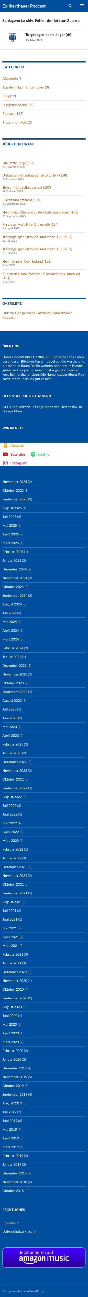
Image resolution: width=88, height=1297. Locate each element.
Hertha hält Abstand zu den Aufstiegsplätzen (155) (40, 212)
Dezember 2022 (14, 762)
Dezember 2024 (14, 569)
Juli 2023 (9, 709)
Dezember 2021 (14, 867)
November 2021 (14, 875)
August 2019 (12, 1103)
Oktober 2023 (13, 683)
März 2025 (10, 543)
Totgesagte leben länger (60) (49, 34)
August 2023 (12, 700)
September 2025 (14, 499)
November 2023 (14, 674)
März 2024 (10, 639)
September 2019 (14, 1094)
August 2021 (12, 902)
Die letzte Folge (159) (18, 163)
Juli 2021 (9, 910)
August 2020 (12, 1007)
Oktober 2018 (13, 1191)
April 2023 (10, 735)
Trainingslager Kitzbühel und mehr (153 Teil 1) (37, 249)
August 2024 (12, 604)
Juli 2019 (9, 1112)
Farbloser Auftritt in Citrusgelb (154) (30, 224)
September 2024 (14, 595)
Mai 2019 (9, 1129)
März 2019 (10, 1147)
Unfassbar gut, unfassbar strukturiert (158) (34, 175)
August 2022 (12, 797)
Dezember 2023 (14, 665)
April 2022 (10, 832)
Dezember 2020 (14, 972)
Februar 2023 (12, 744)
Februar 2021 (12, 954)
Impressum (10, 1222)
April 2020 (10, 1033)
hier (48, 379)
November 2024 (14, 578)
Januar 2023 (11, 753)
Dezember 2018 (14, 1173)
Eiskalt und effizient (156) (21, 200)
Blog (5, 96)
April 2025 (10, 534)
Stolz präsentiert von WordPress (23, 1291)
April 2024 (10, 630)
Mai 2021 (9, 928)
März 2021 (10, 945)
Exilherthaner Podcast (24, 6)
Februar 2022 (12, 849)
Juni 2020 (9, 1015)
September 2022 (14, 788)
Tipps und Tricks (14, 122)
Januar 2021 (11, 963)
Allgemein (10, 78)
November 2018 (14, 1182)
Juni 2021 (9, 919)
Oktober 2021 (13, 884)
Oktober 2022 (13, 779)
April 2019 (10, 1138)
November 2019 (14, 1077)
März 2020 (10, 1042)
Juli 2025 (9, 517)
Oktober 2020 (13, 989)
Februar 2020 (12, 1050)
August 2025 (12, 508)
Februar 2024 (12, 648)
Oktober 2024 (13, 587)
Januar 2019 (11, 1164)
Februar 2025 (12, 552)
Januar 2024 (11, 657)
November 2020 (14, 980)
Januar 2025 (11, 560)
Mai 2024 (9, 622)
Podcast (8, 113)
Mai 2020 (9, 1024)
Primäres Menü (82, 6)
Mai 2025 (9, 525)
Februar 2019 (12, 1156)
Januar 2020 (11, 1059)
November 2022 (14, 770)
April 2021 (10, 937)
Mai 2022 (9, 823)
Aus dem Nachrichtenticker (23, 87)
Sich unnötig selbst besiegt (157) (26, 187)
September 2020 (14, 998)
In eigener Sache (14, 105)
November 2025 (14, 482)
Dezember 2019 (14, 1068)
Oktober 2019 (13, 1086)
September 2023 (14, 692)
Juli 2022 (9, 805)
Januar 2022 (11, 858)
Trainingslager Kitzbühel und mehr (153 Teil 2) (37, 237)
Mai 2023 (9, 727)
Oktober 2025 (13, 490)
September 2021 (14, 893)
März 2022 (10, 840)
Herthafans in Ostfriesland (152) (26, 261)
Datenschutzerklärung (19, 1231)
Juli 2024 (9, 613)
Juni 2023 (9, 718)
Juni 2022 (9, 814)
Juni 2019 (9, 1121)
